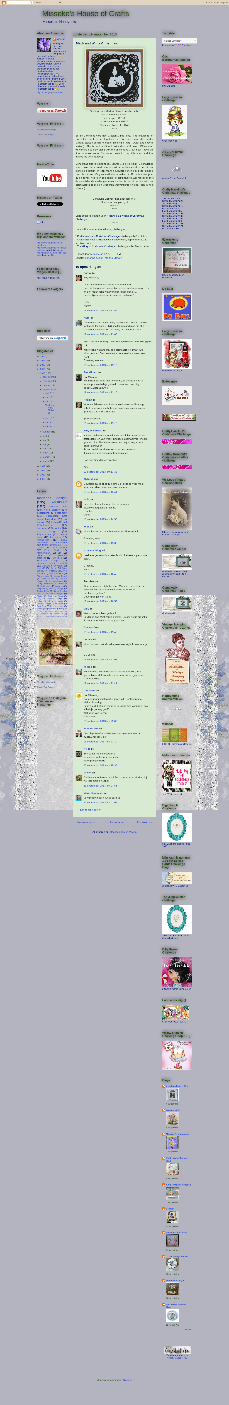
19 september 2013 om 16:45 (100, 574)
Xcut (51, 588)
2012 (43, 466)
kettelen (44, 614)
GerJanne (89, 690)
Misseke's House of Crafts (85, 13)
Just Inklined (45, 586)
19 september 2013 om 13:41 (100, 492)
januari (46, 461)
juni (45, 440)
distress (41, 555)
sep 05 (49, 426)
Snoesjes (57, 558)
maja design (46, 531)
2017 (43, 356)
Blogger (127, 1379)
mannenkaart (43, 553)
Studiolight (43, 512)
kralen (39, 616)
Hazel (87, 317)
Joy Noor (58, 566)
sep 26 (49, 393)
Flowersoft (62, 583)
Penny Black (51, 550)
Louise (88, 639)
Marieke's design (54, 593)
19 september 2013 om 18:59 (100, 601)
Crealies (170, 1209)
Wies (86, 526)
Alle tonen (188, 1329)
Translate (186, 45)
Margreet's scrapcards (177, 1134)
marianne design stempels (52, 563)
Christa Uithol (43, 591)
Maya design (43, 576)
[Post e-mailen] (118, 253)
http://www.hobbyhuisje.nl (49, 243)
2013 (43, 373)
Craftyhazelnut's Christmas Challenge (98, 236)
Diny (86, 608)
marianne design (93, 257)
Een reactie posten (90, 809)
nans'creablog (92, 550)
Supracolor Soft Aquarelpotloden (52, 517)
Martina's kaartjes (175, 1280)
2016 (43, 360)
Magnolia (41, 588)
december (48, 377)
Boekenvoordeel (56, 581)
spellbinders (51, 609)
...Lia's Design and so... (177, 1256)
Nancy (87, 272)
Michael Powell (60, 576)
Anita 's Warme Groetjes (178, 1185)
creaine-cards (173, 1110)
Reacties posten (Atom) (123, 831)
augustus (47, 432)
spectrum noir (58, 506)
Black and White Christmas (50, 409)
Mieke (87, 772)
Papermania (44, 534)
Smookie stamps (47, 611)
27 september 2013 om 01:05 (100, 802)
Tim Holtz (52, 571)
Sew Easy (41, 606)
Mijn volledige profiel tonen (50, 92)
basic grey (61, 512)
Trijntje (88, 666)
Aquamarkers (56, 573)
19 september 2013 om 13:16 (100, 392)
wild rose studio (55, 601)
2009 (43, 479)
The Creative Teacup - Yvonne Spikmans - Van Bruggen (117, 341)
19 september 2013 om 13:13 (100, 365)
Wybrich (89, 478)
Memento (59, 604)
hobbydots (59, 586)
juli (44, 436)
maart (46, 452)
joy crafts (55, 537)
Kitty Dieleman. (93, 430)
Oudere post (145, 822)
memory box (48, 578)
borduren (42, 528)
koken (39, 609)
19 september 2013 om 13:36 (100, 471)
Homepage (116, 822)
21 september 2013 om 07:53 (100, 785)
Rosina (88, 399)
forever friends (56, 606)
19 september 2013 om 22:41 (100, 683)
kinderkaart (58, 614)
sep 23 (49, 397)
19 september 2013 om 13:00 (100, 334)
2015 (43, 365)
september (48, 389)
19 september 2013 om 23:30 (100, 741)
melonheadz (51, 616)
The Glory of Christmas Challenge (96, 246)
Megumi (63, 609)
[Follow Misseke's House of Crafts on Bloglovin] (52, 340)
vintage (60, 588)
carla (86, 499)
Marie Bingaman (93, 793)
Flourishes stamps (48, 560)
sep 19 (49, 401)
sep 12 (49, 418)
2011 (43, 470)
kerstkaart (59, 502)
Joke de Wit (91, 728)
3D (59, 553)
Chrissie (46, 566)
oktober (47, 385)
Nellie (87, 748)
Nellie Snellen (52, 509)
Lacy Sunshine (59, 542)
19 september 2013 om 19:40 (100, 632)
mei (45, 444)
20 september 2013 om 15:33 (100, 765)
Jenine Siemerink (50, 545)
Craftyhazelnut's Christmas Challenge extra (101, 239)
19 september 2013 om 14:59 (100, 519)
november (48, 381)
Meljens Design (44, 604)
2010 (43, 475)
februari (47, 457)
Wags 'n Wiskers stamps (49, 599)
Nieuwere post (85, 822)
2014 (43, 369)
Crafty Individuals (45, 583)
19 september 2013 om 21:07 (100, 659)
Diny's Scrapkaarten (176, 1232)
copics (57, 528)
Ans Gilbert (91, 372)
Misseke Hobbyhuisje (46, 129)
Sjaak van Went (55, 596)
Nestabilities (43, 540)
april (45, 448)
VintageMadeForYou (177, 1358)
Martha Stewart (113, 257)
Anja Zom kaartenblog (177, 1086)
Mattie (39, 596)
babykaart (63, 611)
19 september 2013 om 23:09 (100, 721)
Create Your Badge (45, 134)
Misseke (61, 39)
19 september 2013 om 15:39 (100, 543)
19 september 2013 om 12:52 (100, 310)
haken (39, 601)
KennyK (41, 568)
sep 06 (49, 422)
